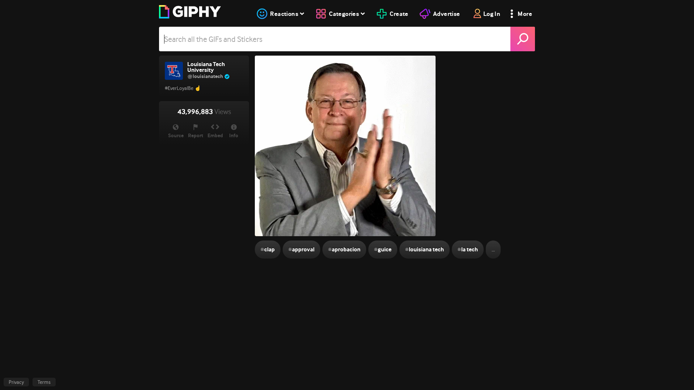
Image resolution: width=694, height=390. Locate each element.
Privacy (16, 382)
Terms (44, 382)
